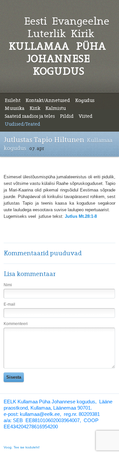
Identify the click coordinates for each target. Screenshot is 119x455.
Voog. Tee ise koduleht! (22, 447)
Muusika (14, 108)
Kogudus (85, 100)
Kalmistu (55, 108)
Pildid (67, 116)
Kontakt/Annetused (47, 100)
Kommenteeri (16, 323)
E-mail (9, 304)
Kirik (34, 108)
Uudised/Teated (22, 124)
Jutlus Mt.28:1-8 (81, 216)
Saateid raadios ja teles (30, 116)
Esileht (12, 100)
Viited (86, 116)
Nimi (8, 285)
